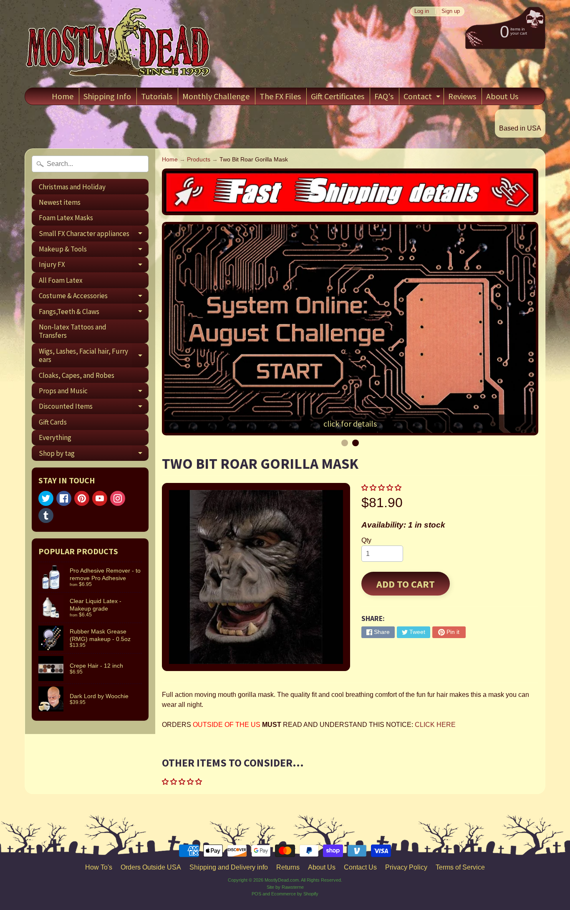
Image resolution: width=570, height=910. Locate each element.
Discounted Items (94, 408)
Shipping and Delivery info (228, 867)
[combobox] (90, 164)
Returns (288, 867)
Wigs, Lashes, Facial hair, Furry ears (94, 356)
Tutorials (156, 96)
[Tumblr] (45, 515)
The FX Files (280, 96)
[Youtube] (99, 498)
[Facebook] (63, 498)
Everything (55, 437)
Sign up (450, 11)
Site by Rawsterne (285, 887)
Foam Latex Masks (66, 217)
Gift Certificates (337, 96)
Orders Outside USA (151, 867)
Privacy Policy (406, 867)
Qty (366, 540)
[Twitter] (45, 498)
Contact (423, 98)
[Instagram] (117, 498)
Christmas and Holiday (72, 186)
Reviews (462, 96)
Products (198, 159)
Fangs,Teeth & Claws (94, 313)
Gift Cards (53, 422)
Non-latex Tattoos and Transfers (72, 331)
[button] (382, 487)
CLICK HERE (435, 724)
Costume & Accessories (94, 297)
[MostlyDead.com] (118, 44)
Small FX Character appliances (94, 235)
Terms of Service (460, 867)
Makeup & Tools (94, 250)
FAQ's (383, 96)
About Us (502, 96)
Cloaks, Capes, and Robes (76, 375)
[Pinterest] (81, 498)
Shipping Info (107, 96)
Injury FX (94, 266)
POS (256, 893)
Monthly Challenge (216, 96)
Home (62, 96)
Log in (421, 11)
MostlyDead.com (282, 879)
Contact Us (360, 867)
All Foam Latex (61, 280)
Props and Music (94, 392)
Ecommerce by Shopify (294, 893)
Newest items (60, 202)
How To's (98, 867)
